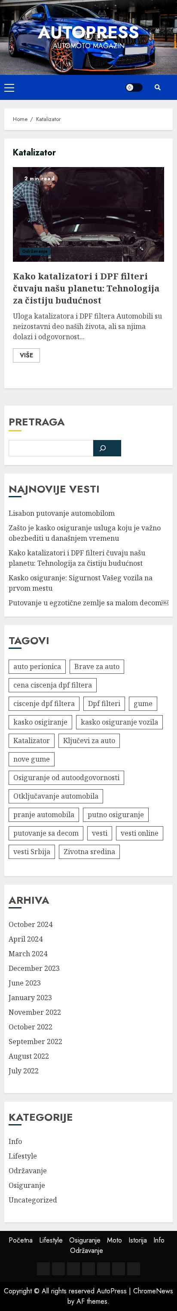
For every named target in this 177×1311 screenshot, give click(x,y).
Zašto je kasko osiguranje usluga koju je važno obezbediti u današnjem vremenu (85, 533)
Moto (114, 1240)
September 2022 (35, 1041)
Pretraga (37, 421)
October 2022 (30, 1027)
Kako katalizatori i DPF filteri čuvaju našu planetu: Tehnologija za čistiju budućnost (88, 214)
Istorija (137, 1240)
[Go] (107, 448)
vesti (99, 833)
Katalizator (31, 740)
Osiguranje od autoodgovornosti (66, 777)
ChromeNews (153, 1291)
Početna (21, 1240)
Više (26, 355)
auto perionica (37, 666)
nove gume (31, 759)
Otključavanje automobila (55, 796)
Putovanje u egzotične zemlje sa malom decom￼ (88, 602)
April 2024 (26, 939)
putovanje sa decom (46, 833)
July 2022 (24, 1070)
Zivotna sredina (89, 851)
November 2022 (35, 1012)
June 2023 (25, 983)
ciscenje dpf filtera (44, 703)
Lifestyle (23, 1156)
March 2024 (28, 953)
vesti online (140, 833)
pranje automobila (43, 814)
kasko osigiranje (40, 722)
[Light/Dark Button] (134, 87)
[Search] (157, 87)
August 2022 (29, 1056)
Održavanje (35, 251)
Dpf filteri (104, 703)
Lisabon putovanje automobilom (62, 513)
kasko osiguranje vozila (119, 722)
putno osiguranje (116, 814)
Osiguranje (27, 1185)
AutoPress (88, 32)
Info (15, 1141)
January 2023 (30, 997)
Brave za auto (96, 666)
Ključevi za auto (89, 740)
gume (143, 703)
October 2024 (30, 924)
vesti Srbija (31, 851)
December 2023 (34, 968)
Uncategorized (33, 1200)
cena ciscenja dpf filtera (52, 685)
